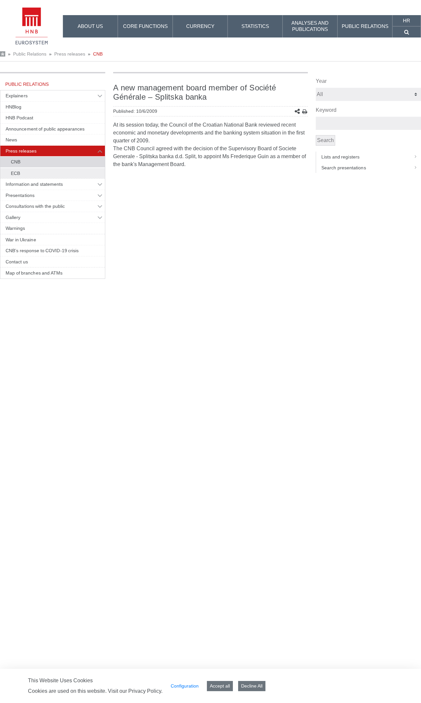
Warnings (15, 228)
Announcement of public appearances (45, 129)
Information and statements (34, 184)
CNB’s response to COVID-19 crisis (42, 250)
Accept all (220, 686)
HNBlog (13, 106)
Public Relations (29, 54)
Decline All (251, 686)
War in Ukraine (21, 239)
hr (406, 20)
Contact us (17, 261)
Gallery (13, 217)
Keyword (326, 110)
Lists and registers (340, 156)
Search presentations (343, 167)
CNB (98, 54)
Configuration (185, 686)
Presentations (20, 195)
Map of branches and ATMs (34, 273)
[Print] (305, 111)
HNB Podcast (19, 117)
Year (321, 81)
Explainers (17, 95)
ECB (15, 173)
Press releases (69, 54)
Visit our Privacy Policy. (135, 691)
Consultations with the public (35, 206)
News (11, 139)
